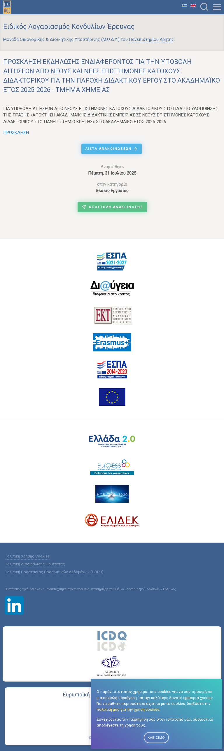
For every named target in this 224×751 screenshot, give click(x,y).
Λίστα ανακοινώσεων (109, 149)
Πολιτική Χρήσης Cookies (27, 556)
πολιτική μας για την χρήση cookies (128, 709)
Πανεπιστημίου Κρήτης (151, 39)
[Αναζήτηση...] (204, 6)
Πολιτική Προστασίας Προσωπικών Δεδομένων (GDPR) (54, 571)
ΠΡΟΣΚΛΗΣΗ (16, 132)
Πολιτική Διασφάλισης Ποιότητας (35, 564)
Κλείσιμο (156, 737)
